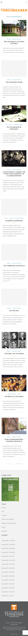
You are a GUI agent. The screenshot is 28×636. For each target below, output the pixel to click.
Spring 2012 (5, 591)
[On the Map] (14, 297)
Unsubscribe (14, 624)
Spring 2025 (5, 540)
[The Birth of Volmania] (14, 383)
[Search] (26, 2)
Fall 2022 (12, 552)
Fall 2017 (11, 572)
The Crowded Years (14, 82)
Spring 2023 (5, 548)
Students (4, 531)
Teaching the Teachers (14, 354)
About (8, 622)
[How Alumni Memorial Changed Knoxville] (14, 426)
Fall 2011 (11, 595)
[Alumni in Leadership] (14, 207)
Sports (3, 527)
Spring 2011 (5, 595)
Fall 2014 (12, 584)
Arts (3, 511)
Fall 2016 (11, 576)
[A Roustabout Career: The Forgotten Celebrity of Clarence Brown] (14, 158)
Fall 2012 (11, 591)
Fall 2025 (12, 540)
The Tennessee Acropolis (14, 266)
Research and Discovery (9, 523)
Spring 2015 (5, 580)
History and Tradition (8, 519)
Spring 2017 (5, 572)
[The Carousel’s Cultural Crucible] (14, 28)
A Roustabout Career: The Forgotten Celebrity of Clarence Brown (14, 174)
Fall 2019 (12, 564)
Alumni (4, 507)
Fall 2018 (12, 568)
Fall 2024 (12, 544)
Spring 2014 (5, 584)
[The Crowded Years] (14, 69)
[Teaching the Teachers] (14, 340)
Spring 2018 (5, 568)
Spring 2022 (5, 552)
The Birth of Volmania (14, 396)
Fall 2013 (11, 588)
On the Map (14, 311)
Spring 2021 (5, 556)
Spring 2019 (5, 564)
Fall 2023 (12, 548)
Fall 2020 (12, 560)
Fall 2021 (11, 556)
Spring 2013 (5, 588)
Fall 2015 (11, 580)
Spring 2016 (5, 576)
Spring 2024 (5, 544)
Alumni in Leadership (14, 221)
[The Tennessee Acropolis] (14, 252)
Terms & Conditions (16, 622)
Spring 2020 (5, 560)
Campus (4, 515)
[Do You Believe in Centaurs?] (14, 113)
